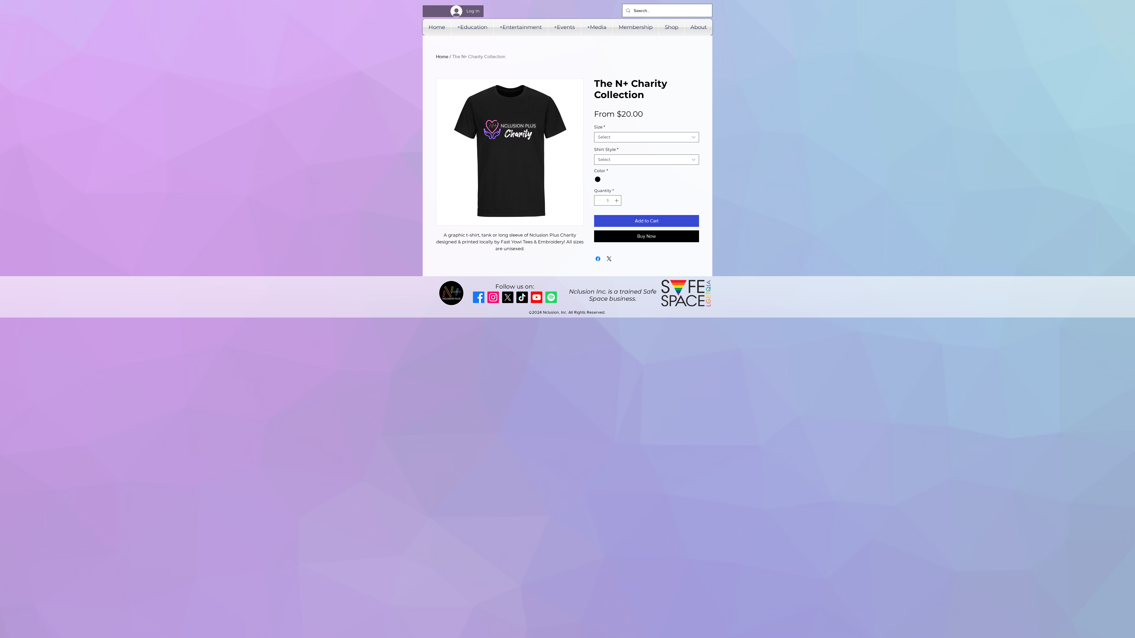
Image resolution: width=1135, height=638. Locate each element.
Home (442, 56)
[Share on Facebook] (597, 258)
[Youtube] (536, 297)
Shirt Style (606, 149)
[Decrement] (598, 201)
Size (599, 127)
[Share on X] (609, 258)
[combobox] (646, 137)
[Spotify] (551, 297)
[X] (507, 297)
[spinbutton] (608, 201)
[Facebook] (478, 297)
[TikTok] (522, 297)
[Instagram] (493, 297)
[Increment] (617, 201)
